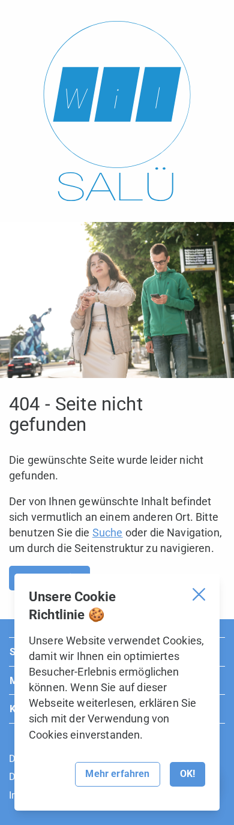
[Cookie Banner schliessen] (199, 594)
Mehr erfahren (117, 773)
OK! (187, 773)
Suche (107, 532)
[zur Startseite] (117, 111)
